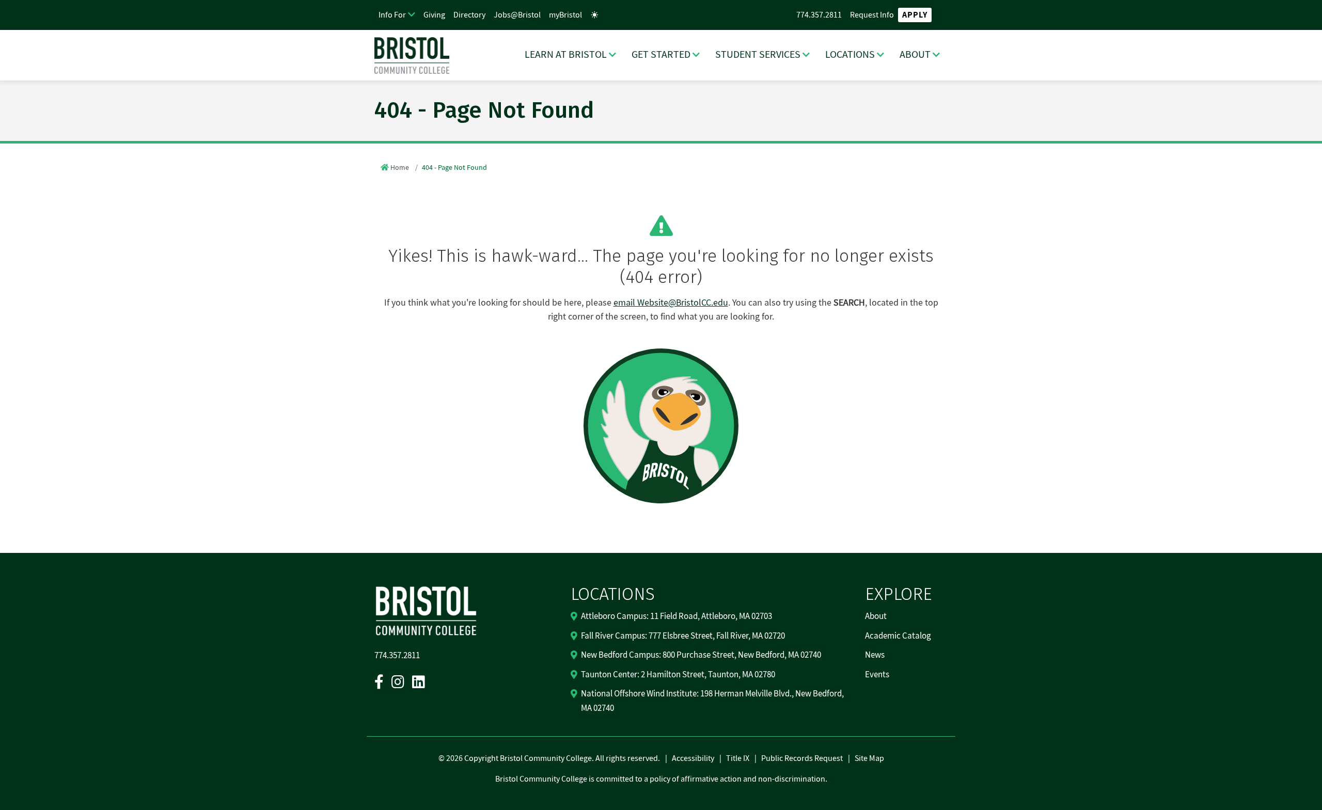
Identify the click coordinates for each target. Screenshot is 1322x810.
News (875, 655)
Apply (914, 15)
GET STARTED (661, 54)
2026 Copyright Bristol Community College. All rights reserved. (552, 758)
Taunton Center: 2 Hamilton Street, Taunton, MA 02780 (678, 674)
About (876, 616)
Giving (434, 15)
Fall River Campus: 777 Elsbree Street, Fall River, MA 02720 (683, 636)
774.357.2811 (819, 15)
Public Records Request (802, 758)
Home (399, 167)
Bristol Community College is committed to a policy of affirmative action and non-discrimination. (661, 779)
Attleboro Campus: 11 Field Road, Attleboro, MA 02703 (676, 616)
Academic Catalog (898, 636)
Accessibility (693, 758)
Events (877, 674)
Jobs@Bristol (517, 15)
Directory (469, 15)
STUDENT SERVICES (757, 54)
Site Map (869, 758)
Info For (392, 15)
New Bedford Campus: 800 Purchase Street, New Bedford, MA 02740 (701, 655)
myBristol (565, 15)
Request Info (872, 15)
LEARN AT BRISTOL (566, 54)
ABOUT (915, 54)
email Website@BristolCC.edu (670, 303)
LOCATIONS (850, 54)
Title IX (737, 758)
